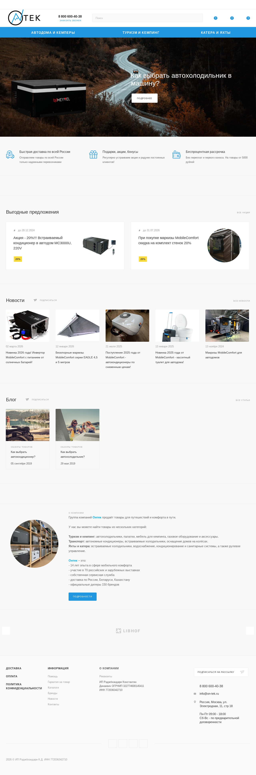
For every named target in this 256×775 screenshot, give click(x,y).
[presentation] (6, 631)
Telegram (123, 743)
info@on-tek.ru (209, 693)
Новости (53, 698)
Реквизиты (105, 676)
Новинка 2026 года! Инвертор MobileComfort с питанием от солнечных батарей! (25, 357)
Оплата (11, 676)
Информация (58, 668)
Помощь (53, 676)
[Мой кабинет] (248, 5)
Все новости (241, 301)
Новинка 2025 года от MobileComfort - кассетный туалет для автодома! (172, 357)
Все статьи (243, 400)
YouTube (133, 743)
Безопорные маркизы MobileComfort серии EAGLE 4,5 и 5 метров (77, 357)
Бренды (52, 693)
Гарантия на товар (59, 681)
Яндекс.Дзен (143, 743)
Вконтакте (112, 743)
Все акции (243, 212)
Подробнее (144, 98)
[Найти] (198, 18)
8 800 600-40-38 (70, 16)
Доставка (13, 668)
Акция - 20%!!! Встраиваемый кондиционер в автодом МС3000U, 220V (42, 243)
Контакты (53, 704)
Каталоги (53, 687)
